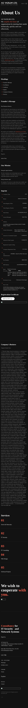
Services (5, 94)
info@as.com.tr (4, 665)
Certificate (5, 87)
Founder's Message (7, 82)
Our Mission (6, 85)
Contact (3, 684)
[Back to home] (9, 3)
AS (6, 693)
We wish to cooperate (13, 590)
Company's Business (7, 92)
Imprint (5, 89)
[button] (24, 3)
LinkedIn (3, 669)
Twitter (2, 671)
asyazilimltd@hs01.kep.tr (22, 264)
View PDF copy (8, 298)
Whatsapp (3, 662)
